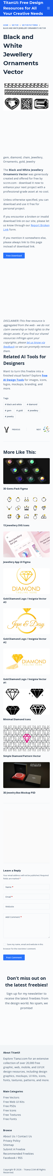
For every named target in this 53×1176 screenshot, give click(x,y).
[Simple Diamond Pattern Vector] (26, 738)
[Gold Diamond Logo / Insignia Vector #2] (26, 621)
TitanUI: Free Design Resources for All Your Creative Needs (23, 8)
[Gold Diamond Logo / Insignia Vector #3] (26, 581)
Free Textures (12, 1114)
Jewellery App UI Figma (16, 562)
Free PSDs (9, 1106)
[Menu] (48, 8)
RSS (20, 1158)
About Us (9, 1136)
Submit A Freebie (14, 1149)
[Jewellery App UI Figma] (26, 544)
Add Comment (13, 917)
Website (9, 906)
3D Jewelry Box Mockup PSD (19, 792)
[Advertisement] (26, 133)
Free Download (14, 255)
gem (8, 410)
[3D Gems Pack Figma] (26, 471)
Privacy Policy (11, 1140)
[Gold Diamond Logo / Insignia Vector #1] (26, 661)
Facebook (9, 1158)
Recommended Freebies (18, 1153)
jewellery (33, 410)
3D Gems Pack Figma (15, 488)
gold (19, 410)
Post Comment (14, 957)
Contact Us (25, 1136)
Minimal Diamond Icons (17, 719)
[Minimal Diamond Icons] (26, 702)
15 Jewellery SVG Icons (16, 525)
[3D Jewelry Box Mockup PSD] (26, 775)
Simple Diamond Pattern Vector (22, 756)
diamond (32, 404)
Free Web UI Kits (13, 1102)
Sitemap (8, 1145)
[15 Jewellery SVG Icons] (26, 508)
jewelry (9, 416)
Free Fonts (10, 1119)
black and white (13, 404)
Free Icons (9, 1110)
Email (9, 896)
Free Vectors (11, 1097)
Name (9, 887)
